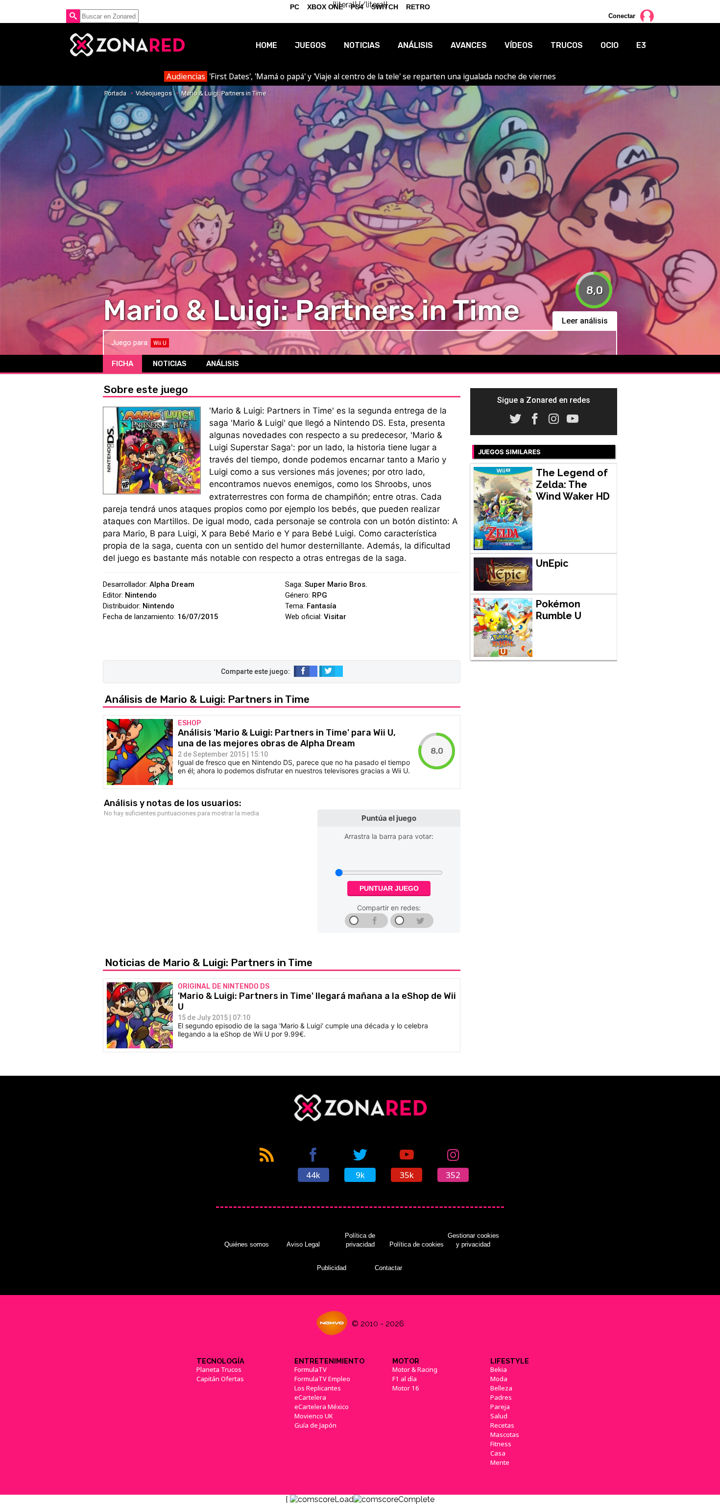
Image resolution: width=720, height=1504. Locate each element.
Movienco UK (313, 1415)
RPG (319, 595)
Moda (498, 1378)
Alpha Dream (171, 584)
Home (266, 45)
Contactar (388, 1268)
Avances (469, 45)
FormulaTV (310, 1369)
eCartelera (310, 1397)
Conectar (621, 16)
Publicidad (331, 1268)
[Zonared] (126, 45)
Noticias (362, 45)
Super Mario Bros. (336, 584)
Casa (497, 1453)
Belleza (501, 1388)
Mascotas (504, 1434)
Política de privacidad (360, 1240)
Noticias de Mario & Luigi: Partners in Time (208, 962)
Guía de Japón (315, 1425)
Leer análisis (585, 320)
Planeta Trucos (218, 1369)
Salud (498, 1415)
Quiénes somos (246, 1244)
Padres (501, 1397)
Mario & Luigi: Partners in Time (223, 93)
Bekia (498, 1369)
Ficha (122, 363)
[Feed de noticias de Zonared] (266, 1164)
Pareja (500, 1406)
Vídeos (518, 45)
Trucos (567, 45)
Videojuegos (154, 93)
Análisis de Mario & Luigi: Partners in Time (207, 699)
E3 (641, 45)
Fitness (500, 1443)
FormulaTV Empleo (322, 1378)
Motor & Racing (414, 1369)
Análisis (415, 45)
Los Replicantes (317, 1388)
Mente (499, 1462)
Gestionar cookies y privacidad (473, 1240)
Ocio (609, 45)
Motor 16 (405, 1388)
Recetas (502, 1425)
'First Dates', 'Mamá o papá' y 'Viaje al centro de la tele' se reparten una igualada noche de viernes (361, 76)
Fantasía (321, 606)
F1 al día (404, 1378)
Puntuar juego (389, 888)
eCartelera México (321, 1406)
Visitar (335, 616)
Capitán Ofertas (220, 1378)
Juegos (310, 45)
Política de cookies (416, 1244)
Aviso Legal (303, 1244)
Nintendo (141, 595)
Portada (115, 93)
